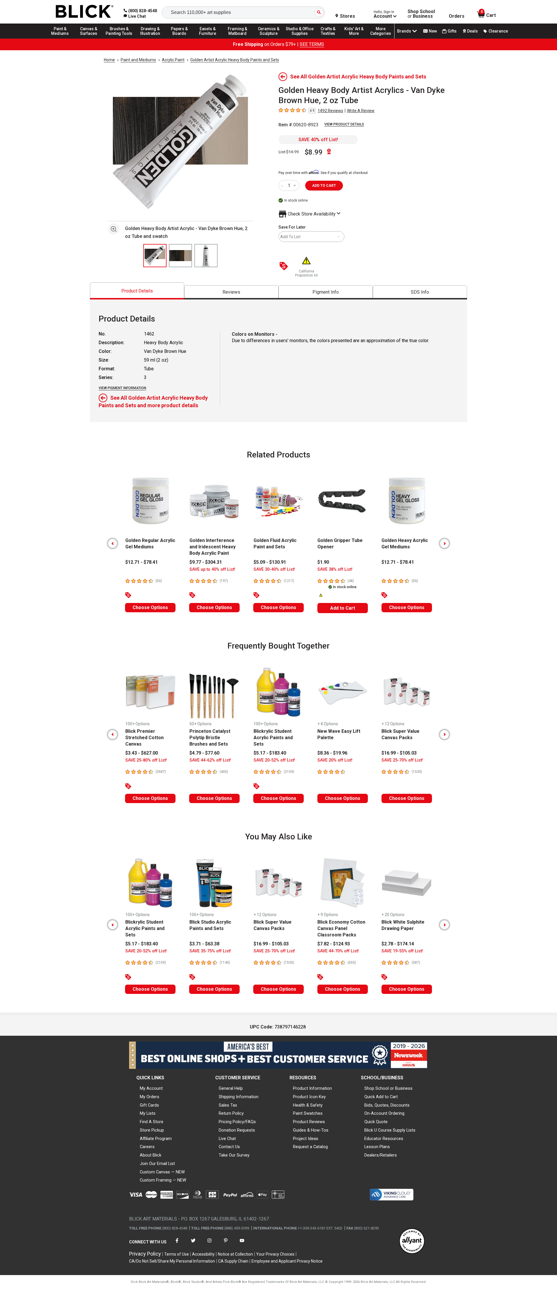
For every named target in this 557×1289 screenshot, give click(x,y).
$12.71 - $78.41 (141, 562)
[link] (135, 16)
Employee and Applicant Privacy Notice (287, 1261)
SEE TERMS (312, 44)
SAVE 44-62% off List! (210, 760)
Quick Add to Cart (381, 1096)
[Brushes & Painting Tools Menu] (119, 38)
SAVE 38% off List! (334, 569)
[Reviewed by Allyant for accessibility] (412, 1241)
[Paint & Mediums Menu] (62, 38)
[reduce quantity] (283, 185)
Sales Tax (228, 1105)
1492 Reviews (330, 110)
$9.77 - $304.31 (205, 562)
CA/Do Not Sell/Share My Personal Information (172, 1261)
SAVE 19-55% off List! (402, 951)
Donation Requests (237, 1130)
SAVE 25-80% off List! (146, 760)
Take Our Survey (234, 1155)
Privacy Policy (145, 1254)
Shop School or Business (388, 1088)
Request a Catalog (310, 1146)
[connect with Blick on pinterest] (226, 1244)
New (433, 31)
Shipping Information (238, 1096)
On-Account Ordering (384, 1113)
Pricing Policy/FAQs (237, 1121)
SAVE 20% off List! (334, 760)
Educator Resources (383, 1138)
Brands (404, 31)
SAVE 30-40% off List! (274, 569)
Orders (456, 16)
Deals (472, 31)
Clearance (498, 31)
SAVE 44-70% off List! (338, 951)
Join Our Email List (157, 1163)
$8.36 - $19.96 (332, 753)
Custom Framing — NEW (163, 1180)
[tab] (137, 290)
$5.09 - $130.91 (270, 562)
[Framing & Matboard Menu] (237, 38)
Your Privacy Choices (275, 1254)
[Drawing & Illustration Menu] (150, 38)
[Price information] (284, 266)
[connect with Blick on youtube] (242, 1244)
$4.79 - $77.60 (204, 753)
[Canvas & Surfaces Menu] (89, 38)
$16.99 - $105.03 (399, 753)
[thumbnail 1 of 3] (155, 255)
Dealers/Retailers (380, 1155)
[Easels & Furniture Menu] (208, 38)
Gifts (452, 31)
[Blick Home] (85, 12)
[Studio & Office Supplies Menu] (299, 38)
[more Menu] (380, 38)
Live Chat (227, 1138)
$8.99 (314, 152)
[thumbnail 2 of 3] (180, 255)
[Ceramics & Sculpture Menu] (268, 38)
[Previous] (112, 543)
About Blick (150, 1155)
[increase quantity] (295, 185)
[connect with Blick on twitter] (193, 1244)
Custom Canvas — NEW (162, 1172)
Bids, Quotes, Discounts (387, 1105)
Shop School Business (421, 14)
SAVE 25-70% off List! (402, 760)
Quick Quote (376, 1121)
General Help (231, 1088)
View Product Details (344, 124)
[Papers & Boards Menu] (181, 38)
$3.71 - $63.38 (204, 944)
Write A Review (361, 110)
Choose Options (150, 607)
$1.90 (323, 562)
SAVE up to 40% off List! (212, 569)
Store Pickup (152, 1130)
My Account (151, 1088)
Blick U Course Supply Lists (389, 1130)
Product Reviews (309, 1121)
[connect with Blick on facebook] (177, 1244)
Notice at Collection (235, 1254)
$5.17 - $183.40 (270, 753)
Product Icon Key (309, 1096)
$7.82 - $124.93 (333, 944)
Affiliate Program (156, 1138)
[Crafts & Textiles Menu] (330, 38)
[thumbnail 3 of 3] (206, 255)
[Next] (444, 543)
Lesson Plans (377, 1146)
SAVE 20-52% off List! (274, 760)
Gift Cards (149, 1105)
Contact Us (229, 1146)
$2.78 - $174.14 (397, 944)
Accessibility (203, 1254)
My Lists (147, 1113)
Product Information (312, 1088)
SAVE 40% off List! (318, 139)
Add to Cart (342, 608)
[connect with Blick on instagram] (209, 1244)
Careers (147, 1146)
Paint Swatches (308, 1113)
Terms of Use (176, 1254)
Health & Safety (308, 1105)
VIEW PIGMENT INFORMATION (122, 388)
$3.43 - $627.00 (141, 753)
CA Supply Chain (233, 1261)
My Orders (149, 1096)
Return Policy (231, 1113)
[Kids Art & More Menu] (356, 38)
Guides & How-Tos (310, 1130)
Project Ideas (305, 1138)
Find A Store (151, 1121)
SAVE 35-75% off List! (210, 951)
